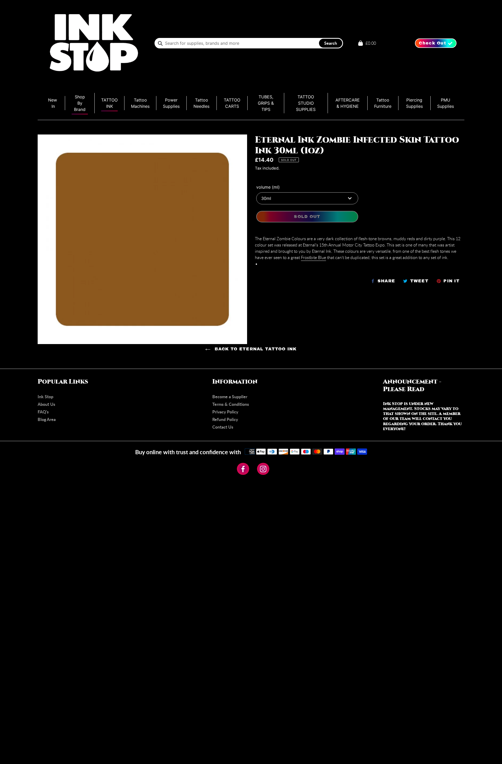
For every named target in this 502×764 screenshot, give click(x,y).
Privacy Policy (225, 412)
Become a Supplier (229, 397)
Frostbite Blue (313, 257)
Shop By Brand (79, 103)
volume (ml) (268, 187)
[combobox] (249, 43)
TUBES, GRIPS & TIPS (266, 103)
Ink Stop (45, 397)
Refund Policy (225, 419)
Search (330, 43)
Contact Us (222, 427)
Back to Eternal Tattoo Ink (255, 349)
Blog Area (47, 419)
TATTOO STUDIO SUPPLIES (306, 103)
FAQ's (43, 412)
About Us (46, 404)
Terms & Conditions (230, 404)
